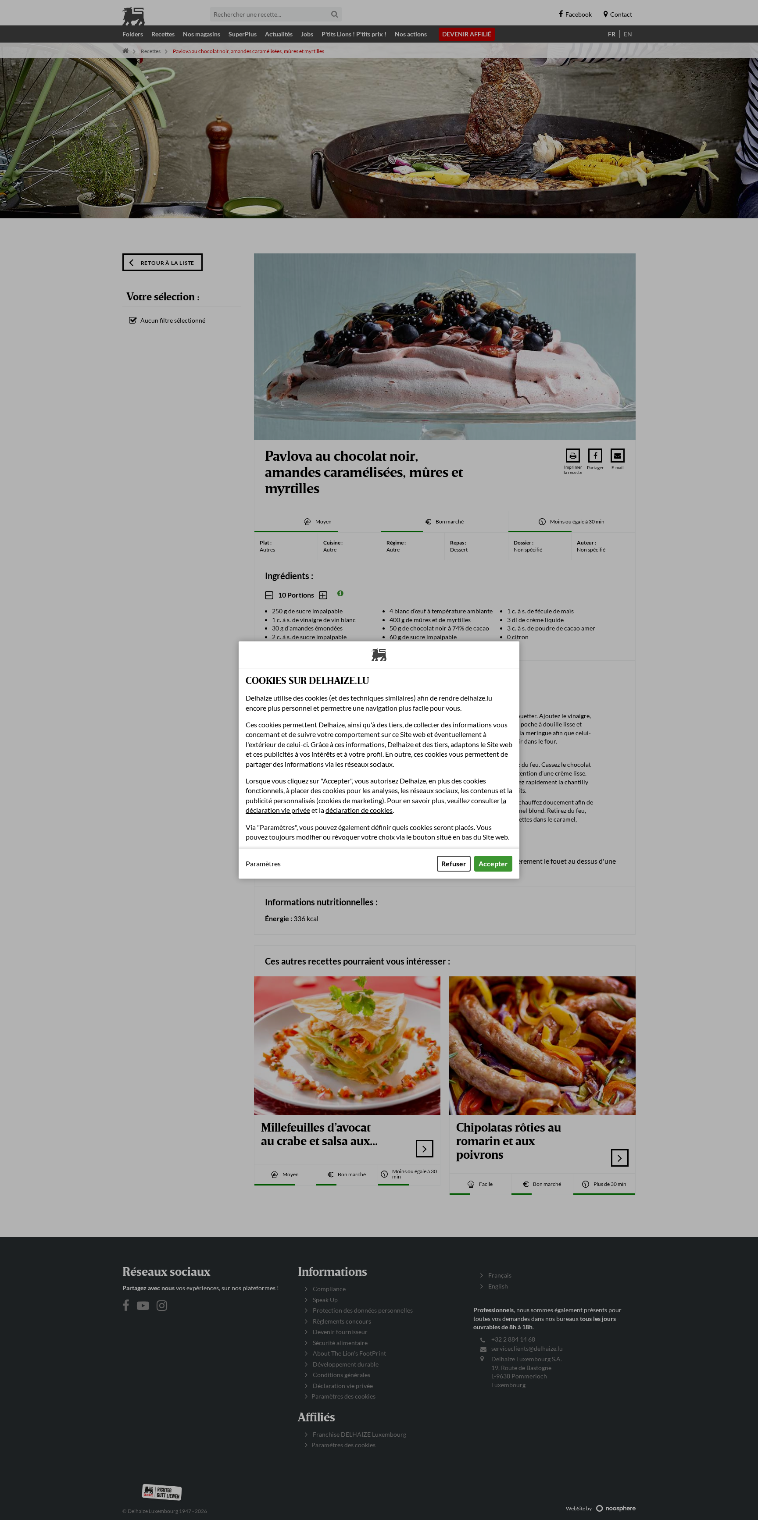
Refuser (453, 863)
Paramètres (263, 863)
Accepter (493, 863)
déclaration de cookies (359, 810)
